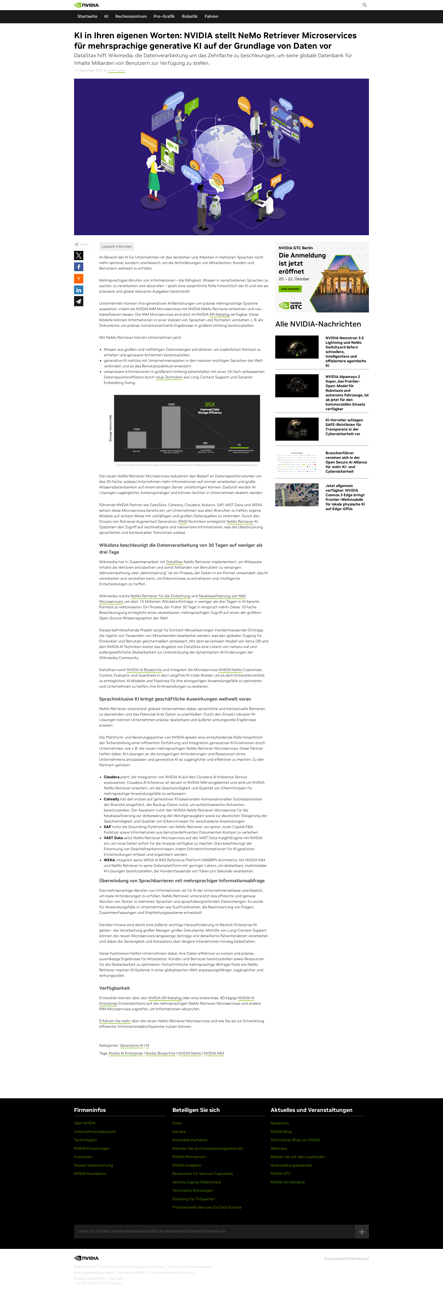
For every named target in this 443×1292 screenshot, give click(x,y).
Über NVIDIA (84, 1123)
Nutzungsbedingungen (94, 1272)
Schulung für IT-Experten (193, 1199)
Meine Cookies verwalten (189, 1266)
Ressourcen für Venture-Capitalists (202, 1173)
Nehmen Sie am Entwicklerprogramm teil (207, 1148)
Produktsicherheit (89, 1278)
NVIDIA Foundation (90, 1173)
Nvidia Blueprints (160, 1053)
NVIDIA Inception (186, 1165)
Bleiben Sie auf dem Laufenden (298, 1156)
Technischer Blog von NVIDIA (295, 1140)
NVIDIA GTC (281, 1173)
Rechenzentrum (131, 16)
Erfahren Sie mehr (115, 1021)
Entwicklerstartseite (189, 1140)
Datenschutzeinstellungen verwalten (132, 1266)
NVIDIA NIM (214, 1053)
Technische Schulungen (192, 1190)
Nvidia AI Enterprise (126, 1053)
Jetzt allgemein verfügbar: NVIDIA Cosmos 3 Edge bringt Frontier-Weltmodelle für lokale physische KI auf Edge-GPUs (345, 497)
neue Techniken (169, 377)
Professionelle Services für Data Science (207, 1207)
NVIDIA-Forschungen (92, 1148)
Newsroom (280, 1123)
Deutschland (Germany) (346, 1258)
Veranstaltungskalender (291, 1165)
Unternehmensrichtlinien (171, 1272)
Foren (177, 1123)
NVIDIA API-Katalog (165, 997)
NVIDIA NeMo (230, 669)
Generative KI (131, 1045)
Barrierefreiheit (131, 1272)
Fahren (211, 16)
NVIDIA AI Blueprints (144, 669)
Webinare (279, 1148)
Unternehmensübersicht (95, 1131)
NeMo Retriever (240, 521)
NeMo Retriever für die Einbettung (160, 596)
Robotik (190, 16)
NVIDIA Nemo (189, 1053)
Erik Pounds (117, 70)
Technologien (85, 1140)
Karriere (179, 1131)
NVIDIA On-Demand (288, 1182)
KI (106, 16)
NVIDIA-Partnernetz (189, 1156)
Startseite (87, 16)
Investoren (83, 1156)
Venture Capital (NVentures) (196, 1182)
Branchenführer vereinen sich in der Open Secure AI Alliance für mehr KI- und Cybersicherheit (346, 462)
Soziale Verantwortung (93, 1165)
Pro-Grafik (164, 16)
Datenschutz (85, 1266)
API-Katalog (220, 314)
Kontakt (116, 1278)
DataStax (174, 561)
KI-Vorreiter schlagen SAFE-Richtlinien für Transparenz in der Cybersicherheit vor (344, 427)
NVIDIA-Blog (281, 1131)
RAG (182, 521)
